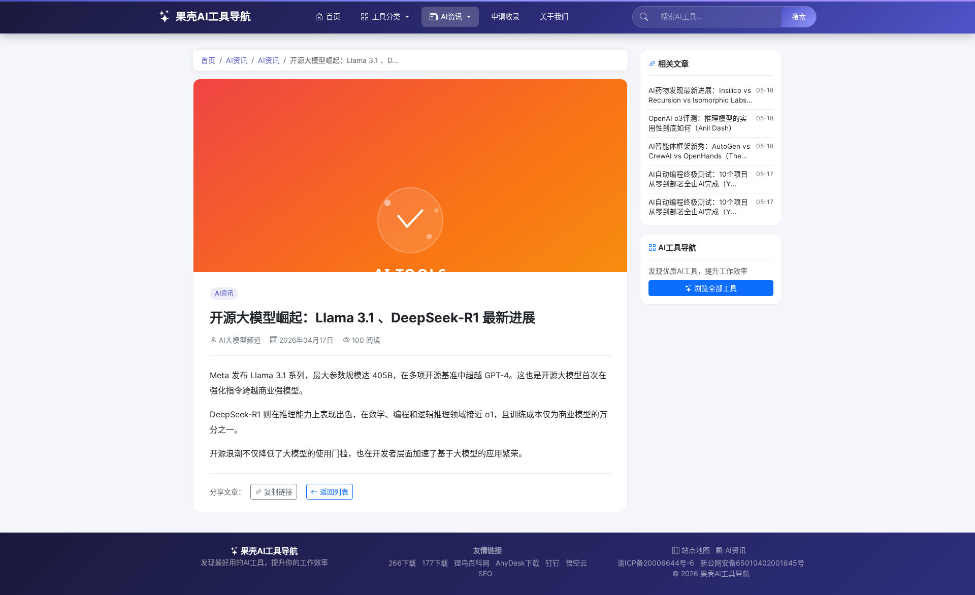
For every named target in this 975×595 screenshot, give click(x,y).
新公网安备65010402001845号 (752, 562)
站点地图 (695, 550)
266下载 (402, 562)
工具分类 (386, 16)
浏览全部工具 (715, 288)
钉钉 (552, 562)
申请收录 (505, 16)
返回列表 (334, 491)
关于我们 (554, 16)
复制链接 (278, 491)
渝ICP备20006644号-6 (656, 562)
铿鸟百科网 (472, 562)
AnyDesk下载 (517, 562)
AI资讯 (451, 16)
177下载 (435, 562)
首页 (333, 16)
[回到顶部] (951, 576)
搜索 (799, 16)
